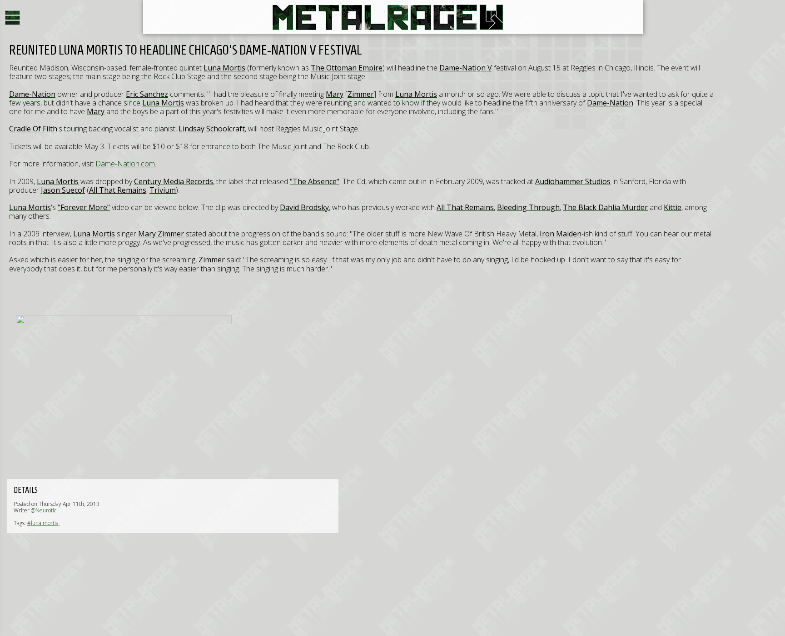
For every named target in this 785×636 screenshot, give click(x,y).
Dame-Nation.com (125, 164)
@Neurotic (43, 510)
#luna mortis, (43, 523)
